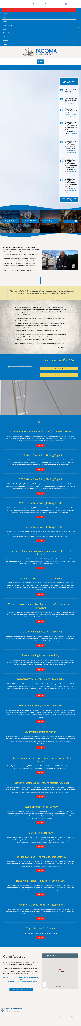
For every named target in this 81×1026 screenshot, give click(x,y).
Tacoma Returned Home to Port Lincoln (40, 578)
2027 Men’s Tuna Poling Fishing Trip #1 (40, 455)
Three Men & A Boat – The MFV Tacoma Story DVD (40, 856)
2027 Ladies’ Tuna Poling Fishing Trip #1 (40, 503)
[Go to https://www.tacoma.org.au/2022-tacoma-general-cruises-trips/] (62, 104)
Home (4, 10)
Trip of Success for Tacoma (40, 928)
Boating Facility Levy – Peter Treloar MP (40, 705)
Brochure (74, 131)
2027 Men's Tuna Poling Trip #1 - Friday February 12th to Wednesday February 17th (71, 163)
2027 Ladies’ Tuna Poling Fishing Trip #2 (40, 527)
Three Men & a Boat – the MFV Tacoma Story (40, 904)
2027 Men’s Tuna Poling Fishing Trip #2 (40, 479)
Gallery (5, 29)
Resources (6, 21)
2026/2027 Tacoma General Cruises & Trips (40, 679)
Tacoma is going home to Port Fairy (40, 655)
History (5, 13)
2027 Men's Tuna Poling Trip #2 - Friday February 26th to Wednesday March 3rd (71, 182)
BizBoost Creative (77, 1017)
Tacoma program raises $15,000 (40, 806)
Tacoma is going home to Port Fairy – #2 (40, 631)
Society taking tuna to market (40, 731)
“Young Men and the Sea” (40, 832)
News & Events (7, 25)
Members (6, 40)
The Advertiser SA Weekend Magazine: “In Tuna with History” (40, 431)
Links (4, 37)
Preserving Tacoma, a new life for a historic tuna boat (40, 782)
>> (65, 104)
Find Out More (70, 104)
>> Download (68, 150)
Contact (5, 44)
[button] (69, 199)
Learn (4, 17)
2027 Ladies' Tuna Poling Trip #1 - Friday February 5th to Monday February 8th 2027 (71, 125)
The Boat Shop (7, 33)
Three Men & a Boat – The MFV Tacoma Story (40, 880)
